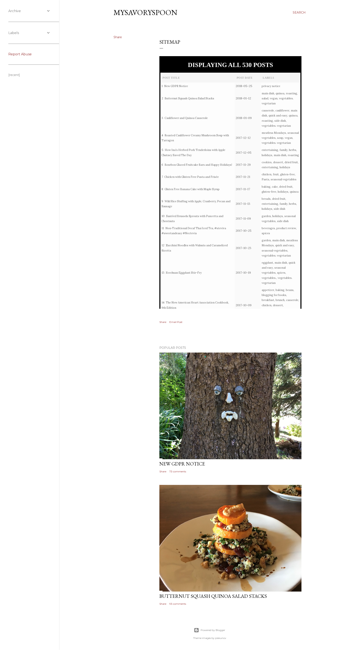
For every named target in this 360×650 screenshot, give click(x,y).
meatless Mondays (274, 133)
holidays (267, 155)
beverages (268, 228)
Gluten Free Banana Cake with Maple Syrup (192, 189)
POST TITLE (171, 77)
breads (266, 199)
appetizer (268, 290)
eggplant (267, 262)
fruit (276, 174)
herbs (292, 150)
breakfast (268, 300)
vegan (274, 98)
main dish (268, 93)
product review (286, 228)
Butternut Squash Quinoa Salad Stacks (189, 98)
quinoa (280, 93)
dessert (278, 162)
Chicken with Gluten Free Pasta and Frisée (191, 177)
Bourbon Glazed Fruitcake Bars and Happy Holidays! (198, 165)
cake (275, 186)
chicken (266, 174)
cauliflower (282, 110)
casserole (268, 110)
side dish (280, 121)
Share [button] (118, 37)
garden (266, 216)
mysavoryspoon (145, 12)
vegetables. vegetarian (276, 126)
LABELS (268, 77)
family (284, 150)
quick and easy (278, 115)
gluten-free (287, 174)
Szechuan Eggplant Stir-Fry (184, 272)
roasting (291, 93)
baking (266, 186)
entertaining (270, 150)
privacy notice (271, 86)
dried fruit (291, 162)
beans (290, 290)
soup (280, 138)
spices (266, 233)
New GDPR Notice (176, 86)
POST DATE (245, 77)
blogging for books (274, 295)
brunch (280, 300)
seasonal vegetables (283, 179)
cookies (267, 162)
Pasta (265, 179)
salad (265, 98)
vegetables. (269, 278)
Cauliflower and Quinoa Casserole (186, 118)
